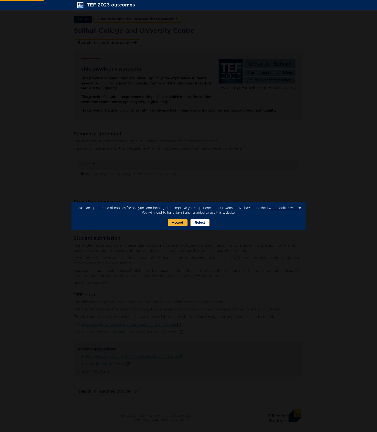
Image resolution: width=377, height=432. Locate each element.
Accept (177, 222)
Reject (200, 222)
